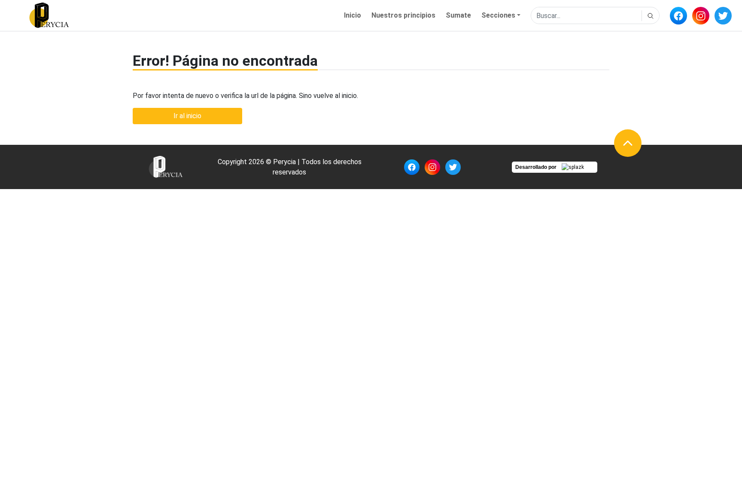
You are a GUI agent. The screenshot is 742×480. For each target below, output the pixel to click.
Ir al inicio (187, 116)
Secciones (498, 15)
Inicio (352, 15)
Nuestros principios (403, 15)
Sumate (458, 15)
